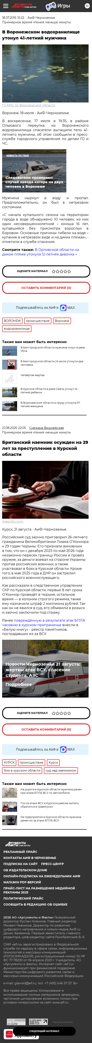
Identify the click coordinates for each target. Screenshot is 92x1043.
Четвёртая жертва (33, 375)
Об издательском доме (25, 870)
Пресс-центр (52, 864)
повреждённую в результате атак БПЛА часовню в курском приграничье (43, 622)
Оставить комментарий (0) (46, 288)
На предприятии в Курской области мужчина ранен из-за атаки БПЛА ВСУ (51, 818)
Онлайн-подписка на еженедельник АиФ (41, 876)
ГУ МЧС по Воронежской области (28, 105)
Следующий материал (44, 1031)
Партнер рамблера (62, 1022)
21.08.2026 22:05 (14, 428)
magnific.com (12, 521)
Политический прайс (23, 898)
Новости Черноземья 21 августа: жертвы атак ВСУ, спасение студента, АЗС (43, 670)
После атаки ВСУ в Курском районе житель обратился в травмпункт (50, 805)
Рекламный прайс (20, 852)
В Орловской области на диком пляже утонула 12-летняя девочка (40, 252)
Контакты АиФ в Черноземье (29, 858)
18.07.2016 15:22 (13, 18)
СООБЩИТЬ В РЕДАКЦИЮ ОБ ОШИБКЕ (35, 904)
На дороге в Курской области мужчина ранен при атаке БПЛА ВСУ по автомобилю (51, 791)
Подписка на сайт (20, 864)
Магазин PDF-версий (22, 882)
